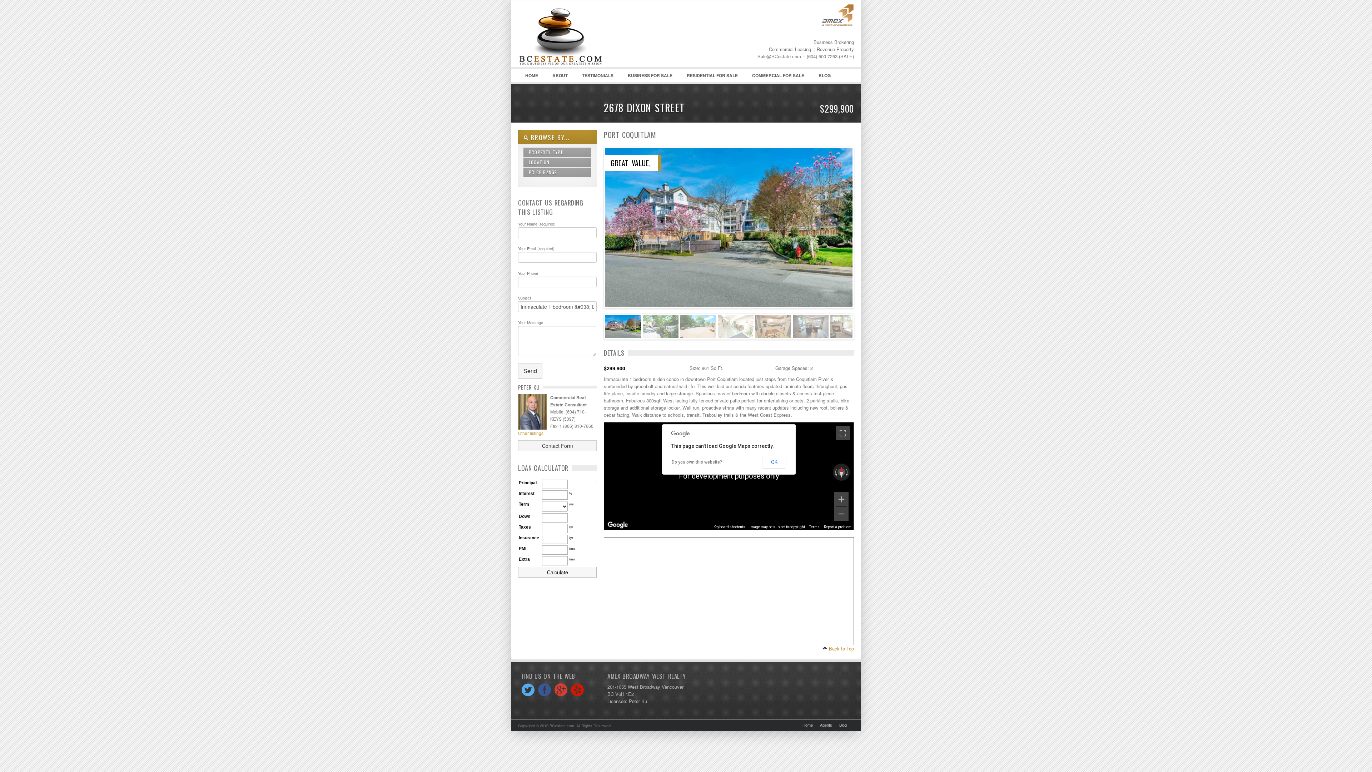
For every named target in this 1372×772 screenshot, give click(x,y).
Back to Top (840, 648)
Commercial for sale (778, 75)
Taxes (525, 527)
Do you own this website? (697, 462)
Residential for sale (712, 75)
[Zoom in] (841, 499)
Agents (826, 725)
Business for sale (650, 75)
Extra (524, 559)
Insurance (529, 537)
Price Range (543, 172)
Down (524, 516)
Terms (814, 527)
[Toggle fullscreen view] (843, 433)
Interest (527, 493)
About (560, 75)
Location (539, 162)
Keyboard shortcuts (729, 527)
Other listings (530, 433)
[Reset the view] (841, 472)
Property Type (546, 152)
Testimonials (597, 75)
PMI (522, 548)
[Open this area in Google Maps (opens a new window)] (618, 525)
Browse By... (549, 137)
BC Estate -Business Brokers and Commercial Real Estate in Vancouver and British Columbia (571, 36)
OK (774, 462)
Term (524, 504)
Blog (821, 77)
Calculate (557, 572)
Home (531, 75)
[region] (729, 476)
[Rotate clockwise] (847, 472)
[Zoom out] (841, 514)
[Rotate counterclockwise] (835, 472)
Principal (528, 482)
